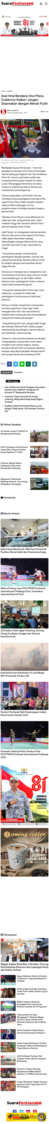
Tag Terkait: (6, 372)
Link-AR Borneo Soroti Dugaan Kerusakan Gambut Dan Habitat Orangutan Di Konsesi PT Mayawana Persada (25, 390)
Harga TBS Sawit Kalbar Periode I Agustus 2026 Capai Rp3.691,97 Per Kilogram (32, 1084)
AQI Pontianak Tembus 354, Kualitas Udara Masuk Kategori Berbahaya (31, 1058)
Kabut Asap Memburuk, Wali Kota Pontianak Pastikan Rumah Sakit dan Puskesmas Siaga (23, 550)
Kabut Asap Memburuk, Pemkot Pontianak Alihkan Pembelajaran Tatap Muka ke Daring (32, 1045)
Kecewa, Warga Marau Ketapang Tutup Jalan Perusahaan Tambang (11, 465)
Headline (9, 91)
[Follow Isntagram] (28, 1112)
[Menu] (47, 4)
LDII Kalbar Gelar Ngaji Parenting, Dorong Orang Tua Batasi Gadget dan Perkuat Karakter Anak (22, 633)
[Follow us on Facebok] (14, 1112)
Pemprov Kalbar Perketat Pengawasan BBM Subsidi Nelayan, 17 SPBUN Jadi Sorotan (32, 1071)
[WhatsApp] (28, 364)
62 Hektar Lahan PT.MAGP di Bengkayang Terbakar (14, 432)
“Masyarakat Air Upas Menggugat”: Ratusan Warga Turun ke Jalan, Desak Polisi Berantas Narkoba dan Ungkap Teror (31, 1019)
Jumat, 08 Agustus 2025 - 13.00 (17, 113)
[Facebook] (9, 364)
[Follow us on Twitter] (21, 1112)
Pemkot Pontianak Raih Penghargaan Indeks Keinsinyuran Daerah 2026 (23, 713)
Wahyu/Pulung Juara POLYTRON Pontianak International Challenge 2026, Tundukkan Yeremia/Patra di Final (23, 591)
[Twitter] (15, 364)
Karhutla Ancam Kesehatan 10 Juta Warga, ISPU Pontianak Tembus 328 (23, 674)
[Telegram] (34, 364)
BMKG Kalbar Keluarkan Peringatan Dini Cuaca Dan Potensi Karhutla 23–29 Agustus (32, 1004)
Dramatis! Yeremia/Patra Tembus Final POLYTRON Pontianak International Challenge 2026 (24, 754)
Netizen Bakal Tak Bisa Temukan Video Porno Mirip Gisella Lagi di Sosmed (32, 991)
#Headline (18, 372)
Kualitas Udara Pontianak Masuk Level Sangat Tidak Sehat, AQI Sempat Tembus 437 (25, 409)
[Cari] (41, 3)
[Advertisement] (24, 62)
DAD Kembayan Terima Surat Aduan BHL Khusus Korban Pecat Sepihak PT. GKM (14, 450)
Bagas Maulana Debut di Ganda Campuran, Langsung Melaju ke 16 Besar (31, 978)
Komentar (45, 111)
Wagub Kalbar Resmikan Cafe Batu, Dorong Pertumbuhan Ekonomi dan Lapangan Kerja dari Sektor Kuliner (24, 967)
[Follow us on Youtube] (35, 1112)
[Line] (21, 364)
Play (41, 1117)
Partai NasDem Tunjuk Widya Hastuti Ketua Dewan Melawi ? (31, 1031)
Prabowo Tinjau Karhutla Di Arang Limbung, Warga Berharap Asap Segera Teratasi (24, 399)
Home (3, 91)
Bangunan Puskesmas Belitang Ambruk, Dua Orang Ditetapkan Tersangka (14, 481)
